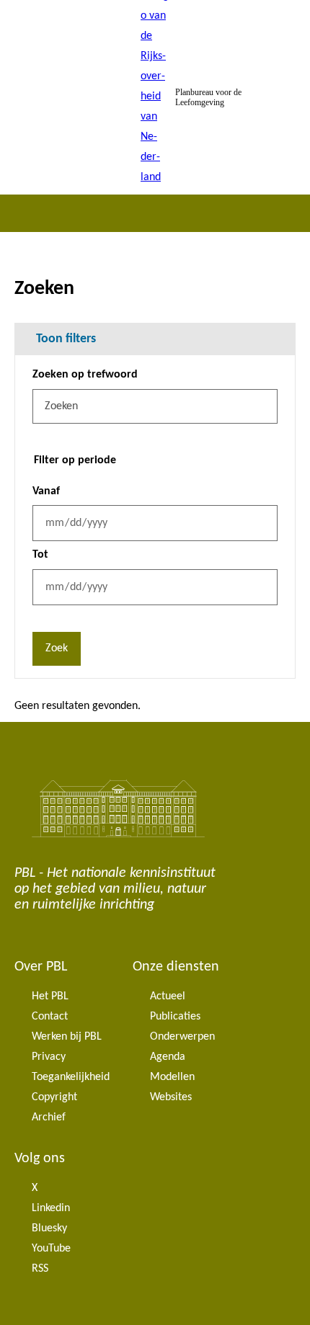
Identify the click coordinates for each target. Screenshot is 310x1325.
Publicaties (175, 1016)
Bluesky (49, 1228)
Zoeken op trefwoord (85, 374)
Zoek (56, 648)
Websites (171, 1097)
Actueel (167, 996)
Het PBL (50, 996)
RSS (40, 1269)
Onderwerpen (182, 1037)
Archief (49, 1117)
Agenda (167, 1057)
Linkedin (51, 1208)
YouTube (51, 1248)
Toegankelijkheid (71, 1077)
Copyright (54, 1097)
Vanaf (46, 491)
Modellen (172, 1077)
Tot (40, 555)
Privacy (49, 1057)
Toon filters (66, 339)
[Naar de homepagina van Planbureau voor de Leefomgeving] (155, 97)
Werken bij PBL (67, 1037)
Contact (50, 1016)
